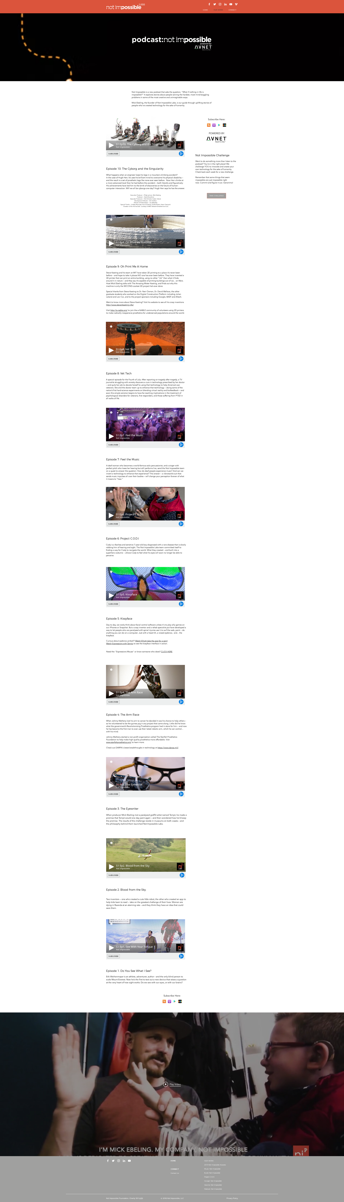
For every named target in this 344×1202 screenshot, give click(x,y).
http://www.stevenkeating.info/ (120, 305)
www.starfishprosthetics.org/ (118, 742)
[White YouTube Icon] (230, 4)
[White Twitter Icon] (214, 4)
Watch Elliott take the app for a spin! (151, 641)
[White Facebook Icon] (209, 4)
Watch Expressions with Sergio (119, 643)
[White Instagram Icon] (220, 4)
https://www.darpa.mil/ (168, 747)
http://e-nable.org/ (118, 310)
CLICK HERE (166, 651)
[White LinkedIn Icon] (225, 4)
